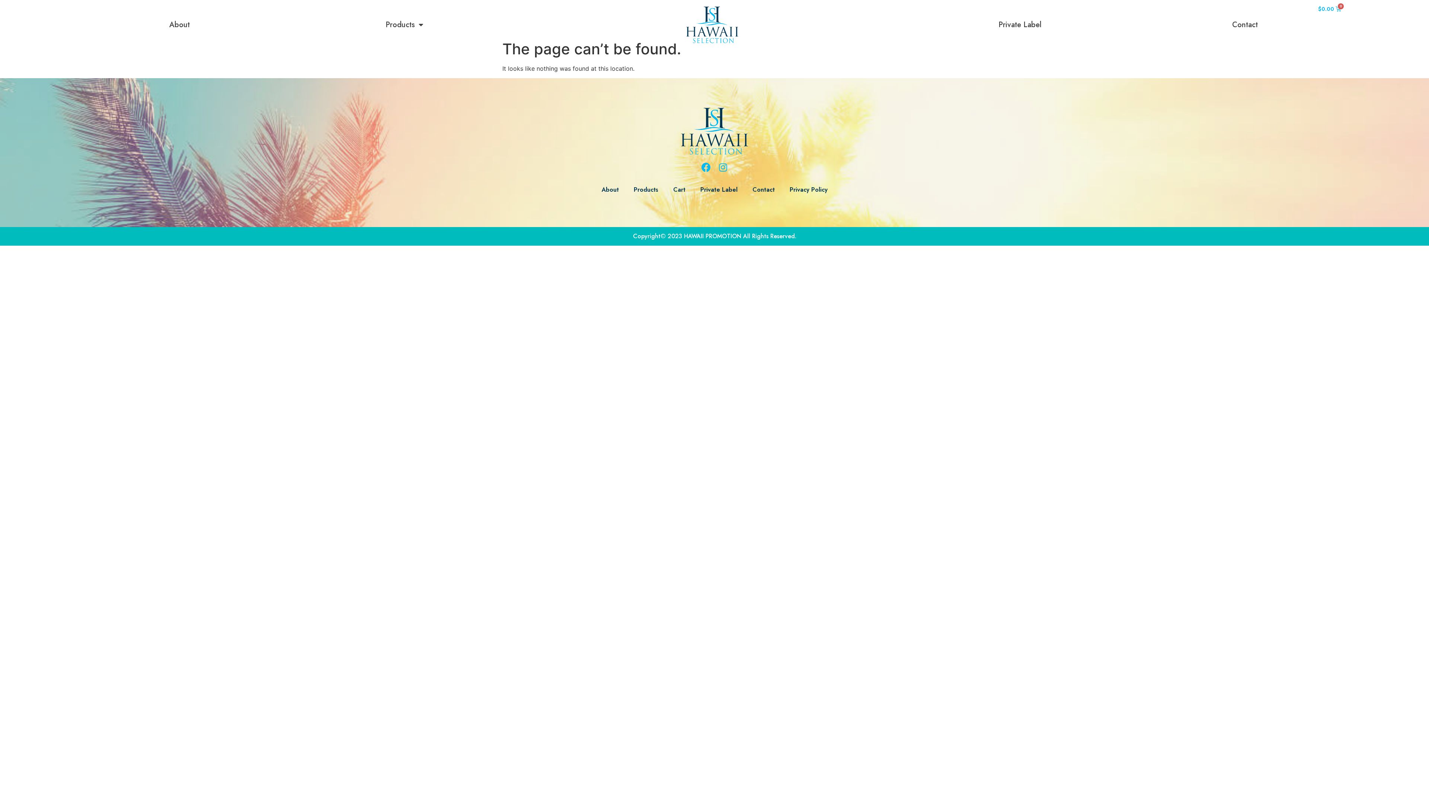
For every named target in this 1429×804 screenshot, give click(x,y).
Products (400, 24)
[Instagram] (723, 167)
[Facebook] (706, 167)
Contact (1245, 24)
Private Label (1020, 24)
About (179, 24)
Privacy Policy (809, 189)
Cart (679, 189)
